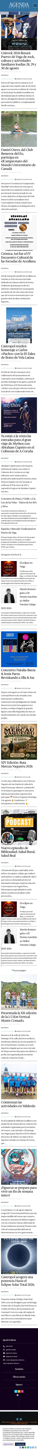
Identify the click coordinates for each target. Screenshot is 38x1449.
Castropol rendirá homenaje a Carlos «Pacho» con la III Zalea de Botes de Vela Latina (18, 349)
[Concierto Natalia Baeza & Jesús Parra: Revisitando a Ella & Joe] (19, 647)
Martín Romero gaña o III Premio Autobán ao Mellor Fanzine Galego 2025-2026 (19, 596)
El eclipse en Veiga (26, 562)
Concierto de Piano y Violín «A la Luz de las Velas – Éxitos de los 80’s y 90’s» (19, 500)
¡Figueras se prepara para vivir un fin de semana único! (19, 1189)
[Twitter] (19, 1385)
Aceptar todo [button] (20, 1444)
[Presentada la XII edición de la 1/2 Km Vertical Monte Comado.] (19, 990)
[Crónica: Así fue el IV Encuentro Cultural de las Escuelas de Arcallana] (19, 231)
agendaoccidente (7, 77)
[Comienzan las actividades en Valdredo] (19, 1079)
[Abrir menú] (35, 5)
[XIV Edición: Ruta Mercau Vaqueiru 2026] (19, 739)
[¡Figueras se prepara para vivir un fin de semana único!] (19, 1165)
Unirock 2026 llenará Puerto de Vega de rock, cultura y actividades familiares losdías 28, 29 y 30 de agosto (18, 58)
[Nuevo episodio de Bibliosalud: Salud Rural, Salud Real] (19, 825)
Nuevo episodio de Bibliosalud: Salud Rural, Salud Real (18, 850)
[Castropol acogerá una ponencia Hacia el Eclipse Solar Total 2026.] (19, 1254)
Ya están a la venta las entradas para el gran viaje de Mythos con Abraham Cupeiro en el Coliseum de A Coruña (17, 441)
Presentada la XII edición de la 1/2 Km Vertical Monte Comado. (19, 1015)
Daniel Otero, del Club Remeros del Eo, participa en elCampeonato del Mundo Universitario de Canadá (18, 157)
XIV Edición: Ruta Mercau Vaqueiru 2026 (17, 762)
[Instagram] (22, 1385)
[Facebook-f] (15, 1385)
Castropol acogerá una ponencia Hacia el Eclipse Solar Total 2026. (18, 1279)
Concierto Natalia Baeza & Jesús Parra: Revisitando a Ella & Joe (18, 672)
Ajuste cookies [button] (8, 1444)
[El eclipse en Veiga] (9, 567)
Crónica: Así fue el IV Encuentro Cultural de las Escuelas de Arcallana (18, 255)
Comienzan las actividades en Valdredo (18, 1102)
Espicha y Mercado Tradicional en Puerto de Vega (18, 528)
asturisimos (4, 73)
